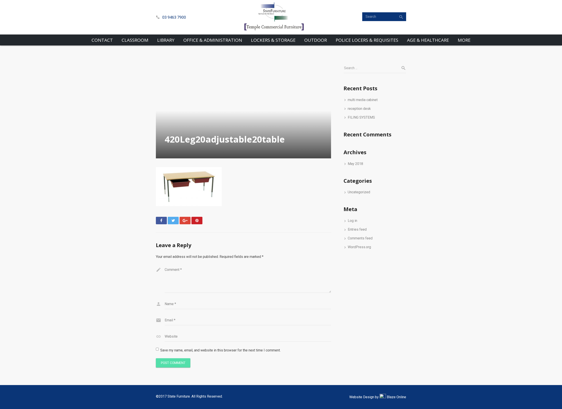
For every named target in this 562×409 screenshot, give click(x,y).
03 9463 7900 (174, 17)
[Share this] (161, 220)
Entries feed (357, 229)
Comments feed (360, 238)
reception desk (359, 109)
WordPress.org (359, 247)
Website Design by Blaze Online (377, 397)
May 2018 (355, 164)
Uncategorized (359, 192)
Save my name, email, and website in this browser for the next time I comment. (220, 350)
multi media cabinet (363, 100)
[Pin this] (196, 220)
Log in (352, 221)
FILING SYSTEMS (361, 117)
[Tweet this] (173, 220)
